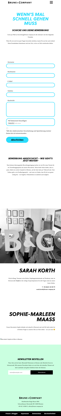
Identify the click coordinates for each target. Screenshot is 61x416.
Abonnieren (41, 372)
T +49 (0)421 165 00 (48, 287)
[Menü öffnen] (51, 2)
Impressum (25, 413)
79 (54, 287)
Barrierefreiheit (49, 413)
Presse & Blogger (12, 413)
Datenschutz (36, 413)
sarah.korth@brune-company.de (45, 289)
